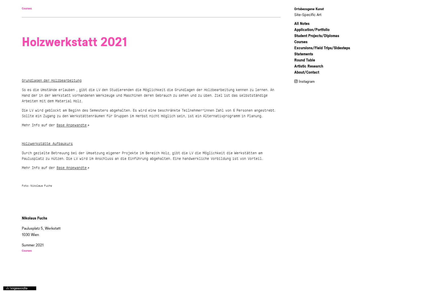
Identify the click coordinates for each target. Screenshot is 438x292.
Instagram (307, 81)
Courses (27, 8)
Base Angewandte (72, 125)
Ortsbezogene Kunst (309, 9)
